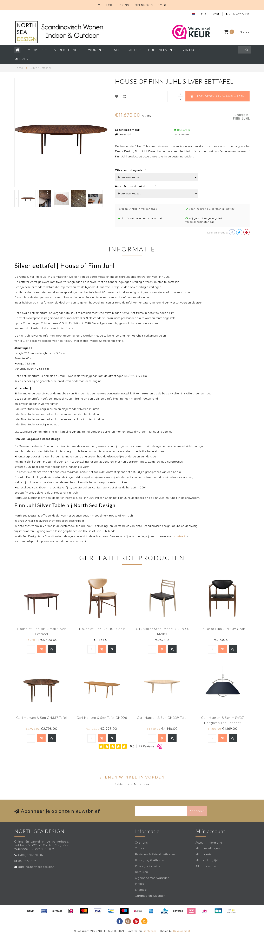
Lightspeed (150, 930)
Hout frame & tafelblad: (135, 186)
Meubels (36, 50)
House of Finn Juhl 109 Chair (222, 629)
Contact (140, 848)
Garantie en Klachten (150, 895)
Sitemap (141, 889)
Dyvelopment (181, 930)
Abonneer (197, 811)
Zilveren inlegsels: (130, 170)
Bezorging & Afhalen (149, 860)
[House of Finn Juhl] (241, 116)
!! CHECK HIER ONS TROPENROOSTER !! (130, 5)
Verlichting (66, 50)
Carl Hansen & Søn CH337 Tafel (41, 717)
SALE (116, 50)
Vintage (190, 50)
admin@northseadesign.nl (36, 866)
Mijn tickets (204, 854)
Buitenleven (160, 50)
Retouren (141, 872)
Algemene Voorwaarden (152, 878)
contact (179, 536)
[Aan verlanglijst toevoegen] (117, 96)
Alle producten (206, 866)
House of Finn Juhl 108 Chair (102, 629)
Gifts (133, 50)
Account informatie (209, 842)
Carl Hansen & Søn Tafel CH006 (102, 717)
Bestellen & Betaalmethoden (155, 854)
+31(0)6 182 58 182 (31, 855)
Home (18, 67)
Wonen (94, 50)
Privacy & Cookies (147, 866)
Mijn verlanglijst (207, 860)
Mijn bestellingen (208, 848)
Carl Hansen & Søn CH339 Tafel (162, 717)
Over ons (141, 842)
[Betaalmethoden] (30, 911)
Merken (21, 59)
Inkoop (140, 883)
